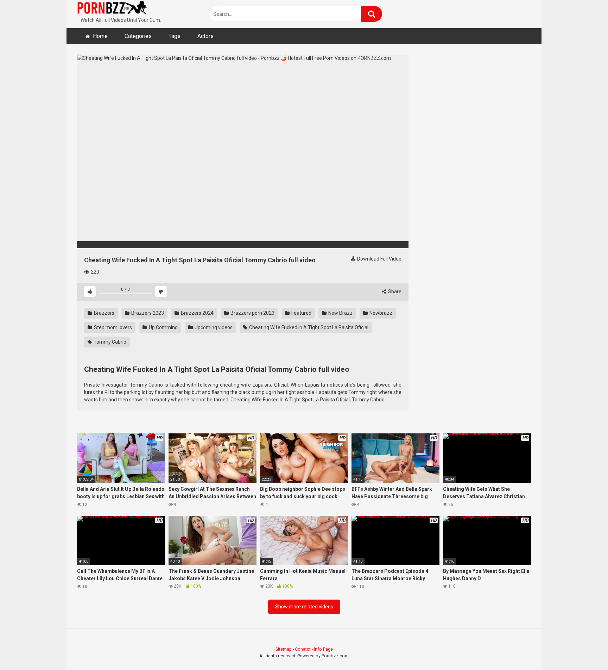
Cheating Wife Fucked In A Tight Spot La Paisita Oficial (308, 327)
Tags (174, 36)
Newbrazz (380, 313)
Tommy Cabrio (109, 342)
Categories (138, 36)
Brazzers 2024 (197, 313)
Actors (205, 36)
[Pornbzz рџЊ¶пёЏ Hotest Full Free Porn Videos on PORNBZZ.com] (112, 9)
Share (394, 291)
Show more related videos (304, 606)
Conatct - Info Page (314, 649)
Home (100, 36)
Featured (300, 313)
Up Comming (163, 327)
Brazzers (103, 313)
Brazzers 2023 (147, 313)
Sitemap (284, 649)
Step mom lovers (112, 327)
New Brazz (340, 313)
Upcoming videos (213, 327)
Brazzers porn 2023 (251, 313)
